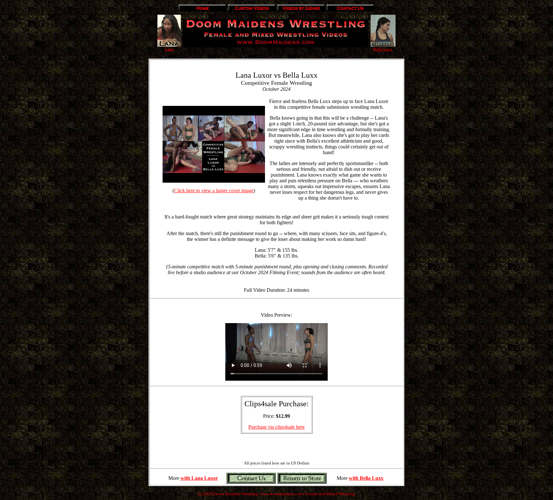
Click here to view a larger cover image (213, 190)
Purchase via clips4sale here (276, 427)
